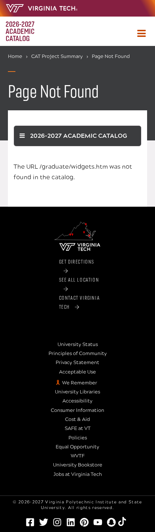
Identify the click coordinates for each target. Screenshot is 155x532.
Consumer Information (77, 410)
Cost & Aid (77, 419)
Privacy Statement (77, 363)
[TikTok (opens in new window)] (125, 521)
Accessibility (77, 401)
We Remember (79, 383)
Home (15, 56)
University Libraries (77, 392)
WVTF (78, 456)
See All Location (79, 279)
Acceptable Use (77, 372)
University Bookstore (77, 465)
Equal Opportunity (77, 447)
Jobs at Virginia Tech (77, 474)
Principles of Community (78, 354)
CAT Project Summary (57, 56)
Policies (77, 438)
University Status (78, 344)
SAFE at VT (78, 428)
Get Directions (76, 261)
